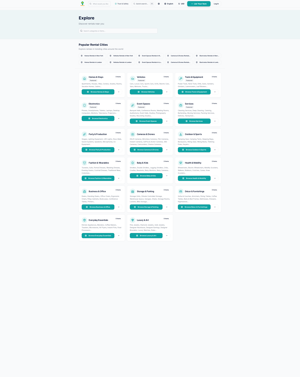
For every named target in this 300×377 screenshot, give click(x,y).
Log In (216, 4)
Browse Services (196, 121)
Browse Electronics (100, 118)
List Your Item (200, 4)
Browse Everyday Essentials (100, 236)
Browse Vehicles (148, 92)
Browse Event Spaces (148, 121)
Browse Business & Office (100, 207)
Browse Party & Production (100, 150)
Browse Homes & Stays (100, 92)
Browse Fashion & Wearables (99, 178)
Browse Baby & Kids (148, 176)
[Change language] (158, 3)
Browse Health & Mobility (196, 178)
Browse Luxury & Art (148, 236)
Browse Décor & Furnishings (196, 207)
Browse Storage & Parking (148, 207)
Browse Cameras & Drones (148, 150)
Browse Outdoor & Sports (196, 150)
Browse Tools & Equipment (196, 92)
